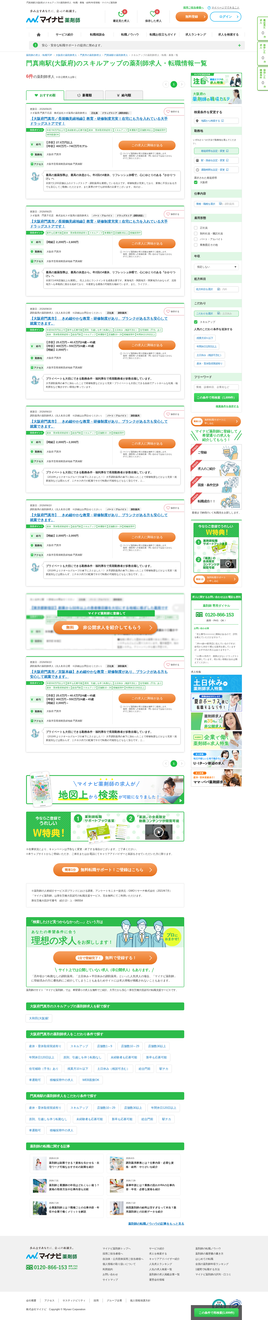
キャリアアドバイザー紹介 (164, 1258)
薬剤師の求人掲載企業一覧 (164, 1274)
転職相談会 (97, 34)
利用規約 (108, 1269)
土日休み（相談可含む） (113, 1068)
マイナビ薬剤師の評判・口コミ (213, 1274)
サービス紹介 (64, 34)
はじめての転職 (204, 1258)
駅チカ (164, 1068)
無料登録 (191, 16)
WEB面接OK (90, 1079)
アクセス (49, 1300)
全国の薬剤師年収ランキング (212, 1264)
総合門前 (144, 1068)
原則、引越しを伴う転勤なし (82, 1057)
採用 (96, 1300)
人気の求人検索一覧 (160, 1269)
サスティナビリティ (74, 1300)
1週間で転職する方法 (207, 1269)
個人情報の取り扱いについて (119, 1264)
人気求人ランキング (160, 1264)
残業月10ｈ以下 (77, 1068)
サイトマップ (110, 1279)
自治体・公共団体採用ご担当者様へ (123, 1258)
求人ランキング (195, 34)
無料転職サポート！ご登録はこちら (104, 870)
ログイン (225, 16)
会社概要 (31, 1300)
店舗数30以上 (157, 1046)
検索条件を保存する (227, 406)
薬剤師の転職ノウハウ (208, 1248)
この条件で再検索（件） (216, 397)
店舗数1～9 (104, 1046)
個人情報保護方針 (140, 1300)
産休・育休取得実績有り (45, 1046)
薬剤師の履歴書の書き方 (209, 1253)
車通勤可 (35, 1079)
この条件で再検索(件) (216, 1312)
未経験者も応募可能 (124, 1057)
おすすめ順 (48, 95)
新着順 (87, 95)
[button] (174, 112)
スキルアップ (79, 1046)
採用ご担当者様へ (193, 7)
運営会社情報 (156, 1279)
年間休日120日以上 (41, 1057)
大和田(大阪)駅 (39, 1018)
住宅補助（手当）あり (43, 1068)
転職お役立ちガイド (163, 34)
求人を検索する (228, 34)
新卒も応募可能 (156, 1057)
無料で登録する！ (107, 958)
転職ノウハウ (130, 34)
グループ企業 (114, 1300)
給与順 (126, 95)
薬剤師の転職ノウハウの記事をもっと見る (156, 1223)
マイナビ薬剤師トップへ (117, 1248)
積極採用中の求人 (61, 1079)
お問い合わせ (110, 1274)
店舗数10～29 (130, 1046)
